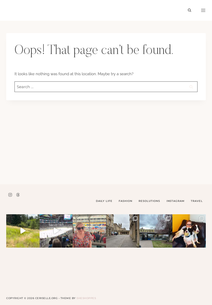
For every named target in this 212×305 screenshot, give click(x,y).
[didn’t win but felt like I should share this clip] (56, 231)
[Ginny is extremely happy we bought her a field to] (23, 231)
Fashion (125, 201)
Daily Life (104, 201)
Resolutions (149, 201)
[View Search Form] (189, 10)
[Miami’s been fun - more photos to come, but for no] (89, 231)
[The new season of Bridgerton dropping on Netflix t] (122, 231)
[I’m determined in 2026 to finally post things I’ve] (156, 231)
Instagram (175, 201)
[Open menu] (203, 10)
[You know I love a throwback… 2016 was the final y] (189, 231)
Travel (196, 201)
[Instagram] (10, 195)
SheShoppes (86, 298)
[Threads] (18, 195)
